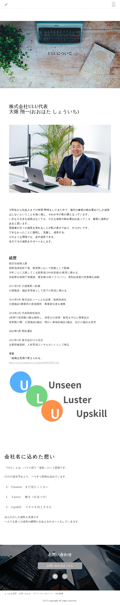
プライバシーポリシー (43, 593)
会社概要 (59, 593)
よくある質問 (11, 593)
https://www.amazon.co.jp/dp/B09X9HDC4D (34, 362)
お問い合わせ (25, 593)
